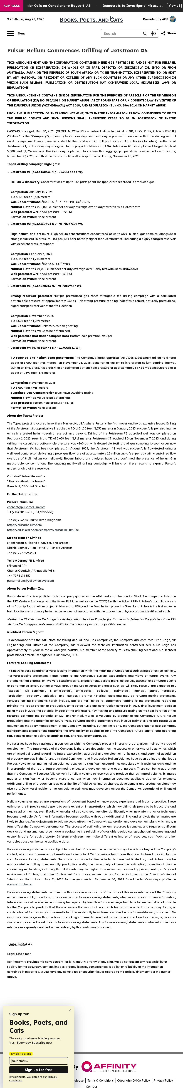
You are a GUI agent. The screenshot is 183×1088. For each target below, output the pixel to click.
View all (174, 5)
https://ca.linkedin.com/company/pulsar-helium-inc (43, 530)
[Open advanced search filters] (153, 33)
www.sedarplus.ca (19, 884)
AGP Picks (12, 6)
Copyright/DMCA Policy (133, 1080)
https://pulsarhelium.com (24, 525)
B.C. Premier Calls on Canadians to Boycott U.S (51, 6)
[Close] (69, 1010)
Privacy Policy (163, 1080)
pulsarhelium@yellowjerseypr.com (30, 580)
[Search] (145, 33)
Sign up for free (38, 1069)
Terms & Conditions (100, 1080)
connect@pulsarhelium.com (26, 507)
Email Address (21, 1053)
